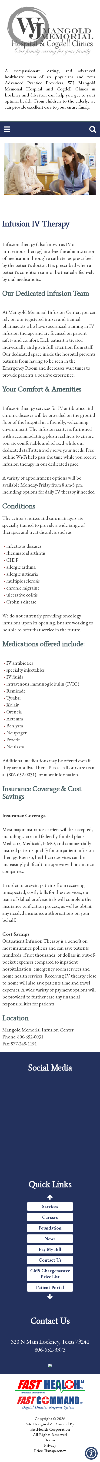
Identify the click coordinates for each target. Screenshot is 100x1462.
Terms (50, 1439)
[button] (91, 1453)
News (50, 1239)
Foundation (50, 1228)
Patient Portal (50, 1287)
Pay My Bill (50, 1249)
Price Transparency (50, 1450)
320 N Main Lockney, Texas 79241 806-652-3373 (50, 1345)
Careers (50, 1217)
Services (50, 1206)
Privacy (50, 1445)
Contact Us (50, 1260)
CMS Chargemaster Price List (50, 1274)
